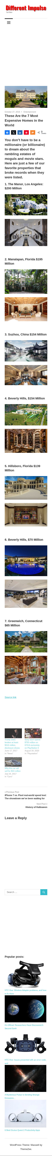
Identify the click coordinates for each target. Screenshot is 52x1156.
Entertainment (30, 112)
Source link (10, 697)
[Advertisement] (26, 54)
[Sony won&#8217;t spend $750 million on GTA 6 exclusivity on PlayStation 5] (33, 733)
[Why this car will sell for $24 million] (13, 762)
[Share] (7, 132)
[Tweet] (13, 132)
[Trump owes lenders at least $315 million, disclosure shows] (13, 733)
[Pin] (26, 132)
